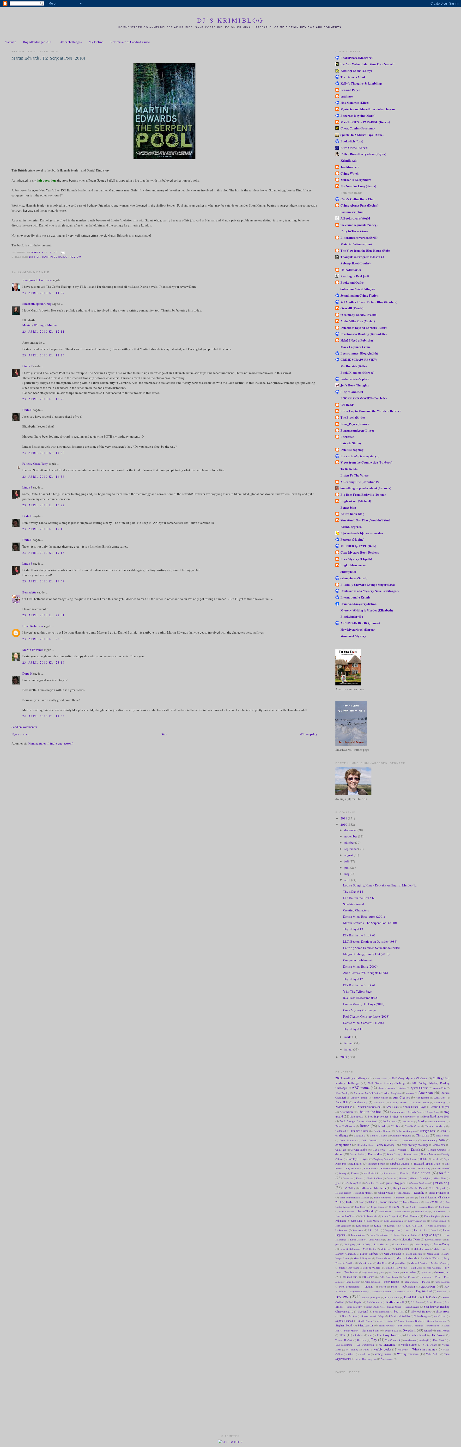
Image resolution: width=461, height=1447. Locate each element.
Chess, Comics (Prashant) (357, 128)
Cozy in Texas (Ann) (354, 231)
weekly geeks (382, 1349)
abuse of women (386, 1088)
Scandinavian (412, 1306)
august (349, 855)
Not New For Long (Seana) (358, 186)
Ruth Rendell (395, 1302)
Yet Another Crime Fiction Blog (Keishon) (368, 301)
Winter (351, 1354)
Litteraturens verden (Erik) (358, 237)
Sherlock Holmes (421, 1311)
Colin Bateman (348, 1140)
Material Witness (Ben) (356, 244)
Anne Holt (341, 1102)
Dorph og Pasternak (383, 1159)
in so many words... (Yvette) (358, 314)
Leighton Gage (430, 1235)
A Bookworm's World (355, 218)
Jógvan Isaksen (346, 1211)
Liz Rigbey (349, 1244)
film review (389, 1173)
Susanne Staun (370, 1330)
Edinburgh (356, 1163)
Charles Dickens (378, 1135)
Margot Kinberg (369, 1253)
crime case (439, 1145)
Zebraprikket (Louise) (355, 263)
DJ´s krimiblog (230, 20)
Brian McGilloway (345, 1126)
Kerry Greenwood (417, 1220)
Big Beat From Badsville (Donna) (363, 494)
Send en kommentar (24, 727)
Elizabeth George (399, 1163)
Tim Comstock (392, 1340)
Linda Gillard (375, 1239)
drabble (401, 1159)
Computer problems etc (358, 960)
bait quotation (46, 180)
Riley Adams (392, 1297)
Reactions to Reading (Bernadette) (363, 333)
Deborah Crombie (437, 1149)
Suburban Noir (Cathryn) (357, 289)
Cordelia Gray (365, 1145)
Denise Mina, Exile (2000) (360, 966)
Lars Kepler (420, 1230)
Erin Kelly (424, 1168)
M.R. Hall (386, 1249)
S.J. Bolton (417, 1302)
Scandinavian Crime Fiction (359, 295)
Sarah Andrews (374, 1306)
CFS (443, 1131)
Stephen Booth (343, 1325)
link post (392, 1239)
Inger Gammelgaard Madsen (354, 1197)
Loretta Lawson (401, 1244)
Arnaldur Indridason (369, 1107)
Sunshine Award (353, 904)
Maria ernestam (414, 1253)
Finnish (404, 1173)
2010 (344, 824)
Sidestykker (348, 571)
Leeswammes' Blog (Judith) (359, 353)
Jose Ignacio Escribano (37, 280)
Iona (412, 1197)
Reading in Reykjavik (355, 276)
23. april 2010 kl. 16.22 (43, 505)
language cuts (392, 1230)
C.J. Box (395, 1126)
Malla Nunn (440, 1249)
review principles (371, 1297)
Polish (394, 1286)
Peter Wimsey (411, 1281)
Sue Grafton (404, 1325)
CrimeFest (340, 1149)
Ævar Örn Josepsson (366, 1359)
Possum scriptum (352, 211)
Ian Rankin (404, 1192)
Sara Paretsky (354, 1306)
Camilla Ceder (412, 1126)
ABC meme (361, 1087)
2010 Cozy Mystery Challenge (410, 1078)
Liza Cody (364, 1244)
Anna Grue (440, 1097)
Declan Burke (357, 1154)
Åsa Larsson (387, 1359)
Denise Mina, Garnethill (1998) (363, 1022)
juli (347, 861)
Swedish (409, 1330)
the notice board (416, 1335)
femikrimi (370, 1173)
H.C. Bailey (349, 1188)
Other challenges (71, 42)
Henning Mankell (364, 1192)
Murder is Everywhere (355, 179)
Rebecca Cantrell (382, 1291)
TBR (342, 1335)
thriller (361, 1340)
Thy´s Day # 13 (353, 929)
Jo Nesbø (394, 1207)
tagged (428, 1330)
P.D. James (368, 1277)
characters (359, 1135)
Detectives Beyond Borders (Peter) (363, 327)
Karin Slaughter (432, 1216)
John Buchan (385, 1211)
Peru (437, 1277)
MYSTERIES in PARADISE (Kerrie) (365, 122)
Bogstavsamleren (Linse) (357, 430)
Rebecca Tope (403, 1291)
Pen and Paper (350, 89)
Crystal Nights (359, 1149)
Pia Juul (426, 1281)
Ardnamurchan (343, 1107)
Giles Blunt (440, 1178)
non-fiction (393, 1272)
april (347, 880)
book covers (390, 1121)
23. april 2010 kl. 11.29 (43, 293)
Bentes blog (348, 507)
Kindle (377, 1225)
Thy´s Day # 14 (353, 891)
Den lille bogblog (352, 449)
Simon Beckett (349, 1316)
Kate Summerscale (394, 1220)
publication (408, 1286)
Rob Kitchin (430, 1297)
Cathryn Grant (428, 1131)
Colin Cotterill (369, 1140)
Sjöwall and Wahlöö (398, 1316)
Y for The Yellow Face (357, 991)
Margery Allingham (345, 1253)
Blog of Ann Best (351, 391)
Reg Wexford (424, 1291)
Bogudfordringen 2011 (38, 42)
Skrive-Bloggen (422, 1316)
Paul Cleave (409, 1277)
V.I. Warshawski (365, 1344)
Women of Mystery (353, 636)
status (390, 1321)
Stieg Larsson (366, 1325)
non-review (409, 1272)
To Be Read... (349, 468)
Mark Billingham (362, 1258)
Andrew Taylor (359, 1097)
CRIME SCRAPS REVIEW (358, 359)
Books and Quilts (352, 282)
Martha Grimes (384, 1258)
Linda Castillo (357, 1239)
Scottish (399, 1311)
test (370, 1335)
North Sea (426, 1272)
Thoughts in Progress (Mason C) (362, 256)
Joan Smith (410, 1207)
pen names (425, 1277)
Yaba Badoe (432, 1354)
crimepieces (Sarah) (353, 578)
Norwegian (442, 1272)
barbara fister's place (354, 379)
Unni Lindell (439, 1340)
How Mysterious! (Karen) (357, 629)
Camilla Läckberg (435, 1126)
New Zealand (351, 1272)
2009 (344, 1057)
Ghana (402, 1178)
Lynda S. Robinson (349, 1249)
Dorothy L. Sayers (358, 1159)
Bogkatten (347, 436)
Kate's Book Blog (352, 513)
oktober (349, 842)
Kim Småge (362, 1225)
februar (349, 1043)
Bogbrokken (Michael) (355, 501)
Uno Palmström (343, 1344)
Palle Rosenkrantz (389, 1277)
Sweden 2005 (392, 1330)
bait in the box (371, 1111)
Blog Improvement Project (383, 1116)
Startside (10, 42)
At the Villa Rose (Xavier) (357, 321)
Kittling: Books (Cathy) (356, 70)
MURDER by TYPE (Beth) (358, 545)
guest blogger (394, 1183)
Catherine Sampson (406, 1131)
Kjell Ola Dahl (414, 1225)
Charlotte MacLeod (401, 1135)
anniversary (360, 1102)
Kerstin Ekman (438, 1220)
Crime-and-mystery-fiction (358, 603)
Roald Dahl (410, 1297)
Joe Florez (444, 1207)
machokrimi (402, 1249)
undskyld (424, 1340)
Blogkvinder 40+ (351, 616)
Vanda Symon (409, 1344)
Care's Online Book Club (357, 199)
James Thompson (411, 1202)
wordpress (365, 1354)
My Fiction (96, 42)
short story (442, 1311)
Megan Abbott (399, 1263)
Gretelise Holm (373, 1183)
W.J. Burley (352, 1349)
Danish (415, 1149)
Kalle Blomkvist (368, 1216)
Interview (400, 1197)
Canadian (340, 1131)
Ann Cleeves (401, 1097)
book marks (407, 1121)
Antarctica (379, 1102)
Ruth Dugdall (355, 1302)
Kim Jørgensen (343, 1225)
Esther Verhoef (441, 1168)
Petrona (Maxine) (352, 539)
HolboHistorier (350, 269)
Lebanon (395, 1235)
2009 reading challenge (351, 1078)
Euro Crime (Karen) (354, 147)
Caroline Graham (382, 1131)
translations (410, 1340)
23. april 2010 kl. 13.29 (43, 399)
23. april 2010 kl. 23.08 (43, 639)
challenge (341, 1135)
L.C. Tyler (374, 1230)
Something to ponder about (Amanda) (365, 488)
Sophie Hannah (344, 1321)
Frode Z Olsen (374, 1178)
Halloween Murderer (372, 1188)
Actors (402, 1088)
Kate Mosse (373, 1220)
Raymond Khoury (359, 1291)
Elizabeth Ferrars (376, 1163)
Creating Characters (356, 910)
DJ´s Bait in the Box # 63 (359, 898)
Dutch (423, 1159)
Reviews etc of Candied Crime (130, 42)
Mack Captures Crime (355, 346)
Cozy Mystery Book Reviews (359, 552)
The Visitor (438, 1335)
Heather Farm (417, 1188)
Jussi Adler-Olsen (345, 1216)
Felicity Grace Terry (35, 463)
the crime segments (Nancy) (358, 224)
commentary (410, 1140)
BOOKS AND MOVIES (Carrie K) (363, 398)
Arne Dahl (392, 1107)
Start (164, 734)
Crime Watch (349, 173)
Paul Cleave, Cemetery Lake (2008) (366, 1016)
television (358, 1335)
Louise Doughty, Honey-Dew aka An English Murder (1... (380, 885)
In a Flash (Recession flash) (360, 997)
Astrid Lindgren (440, 1107)
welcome (403, 1349)
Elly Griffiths (352, 1168)
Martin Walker (432, 1258)
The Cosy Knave (388, 1335)
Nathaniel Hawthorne (395, 1267)
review (75, 257)
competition (343, 1144)
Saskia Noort (394, 1306)
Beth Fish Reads (351, 192)
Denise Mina (375, 1154)
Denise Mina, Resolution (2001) (364, 916)
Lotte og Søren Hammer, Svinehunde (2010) (371, 948)
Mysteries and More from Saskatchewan (367, 109)
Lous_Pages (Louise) (354, 423)
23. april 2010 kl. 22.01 (43, 615)
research (441, 1291)
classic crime (442, 1135)
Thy (374, 1339)
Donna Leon (410, 1154)
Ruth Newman (374, 1302)
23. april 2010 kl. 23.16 (43, 662)
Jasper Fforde (378, 1207)
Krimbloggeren (351, 526)
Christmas (422, 1135)
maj (347, 874)
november (351, 836)
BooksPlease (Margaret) (356, 57)
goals (338, 1183)
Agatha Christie (419, 1088)
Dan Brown (379, 1149)
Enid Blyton (409, 1168)
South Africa (365, 1321)
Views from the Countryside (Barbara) (366, 462)
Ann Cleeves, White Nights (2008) (365, 973)
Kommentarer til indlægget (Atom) (50, 743)
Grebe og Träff (353, 1183)
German (391, 1178)
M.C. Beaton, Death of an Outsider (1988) (370, 941)
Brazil (421, 1121)
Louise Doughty (421, 1244)
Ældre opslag (308, 734)
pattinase (346, 96)
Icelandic (419, 1192)
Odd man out (349, 1277)
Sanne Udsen (434, 1302)
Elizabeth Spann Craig (37, 303)
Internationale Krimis (355, 597)
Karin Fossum (411, 1216)
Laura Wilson (358, 1235)
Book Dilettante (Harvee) (357, 372)
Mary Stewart (365, 1263)
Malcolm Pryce (421, 1249)
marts (348, 1037)
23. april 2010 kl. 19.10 (43, 529)
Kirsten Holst (394, 1225)
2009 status (381, 1078)
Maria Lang (433, 1253)
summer (419, 1325)
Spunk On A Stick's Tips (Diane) (361, 134)
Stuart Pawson (386, 1325)
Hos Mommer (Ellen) (354, 102)
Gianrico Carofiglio (420, 1178)
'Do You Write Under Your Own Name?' (367, 64)
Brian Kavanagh (437, 1121)
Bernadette (29, 592)
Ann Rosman (422, 1097)
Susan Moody (351, 1330)
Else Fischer (370, 1168)
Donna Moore (429, 1154)
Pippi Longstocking (349, 1286)
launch (434, 1230)
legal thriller (411, 1235)
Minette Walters (371, 1267)
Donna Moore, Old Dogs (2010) (363, 1004)
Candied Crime (359, 1131)
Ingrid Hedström (382, 1197)
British (34, 257)
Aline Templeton (392, 1093)
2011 (344, 818)
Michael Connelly (440, 1263)
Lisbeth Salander (433, 1239)
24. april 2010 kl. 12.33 (43, 716)
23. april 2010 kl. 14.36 (43, 476)
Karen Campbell (390, 1216)
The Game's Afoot (352, 76)
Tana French (443, 1330)
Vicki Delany (430, 1344)
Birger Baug (433, 1112)
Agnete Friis (439, 1088)
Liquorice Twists (410, 1239)
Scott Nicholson (381, 1311)
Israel (361, 1202)
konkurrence (341, 1230)
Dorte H (27, 410)
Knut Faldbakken (437, 1225)
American (425, 1092)
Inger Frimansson (439, 1192)
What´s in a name (423, 1349)
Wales (366, 1349)
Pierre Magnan (442, 1281)
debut (339, 1154)
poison (382, 1286)
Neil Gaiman (434, 1267)
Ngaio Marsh (369, 1272)
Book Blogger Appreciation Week (359, 1121)
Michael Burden (419, 1263)
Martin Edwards (55, 257)
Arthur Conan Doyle (414, 1107)
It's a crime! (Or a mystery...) (359, 456)
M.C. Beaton (369, 1249)
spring (380, 1321)
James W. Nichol (433, 1202)
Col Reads (347, 404)
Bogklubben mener (353, 565)
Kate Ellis (356, 1220)
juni (347, 867)
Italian (371, 1202)
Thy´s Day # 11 (353, 1029)
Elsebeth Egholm (389, 1168)
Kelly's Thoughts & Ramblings (361, 83)
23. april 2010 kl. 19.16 (43, 552)
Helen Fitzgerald (437, 1188)
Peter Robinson (372, 1281)
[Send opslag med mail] (62, 252)
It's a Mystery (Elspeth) (356, 558)
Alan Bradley (342, 1093)
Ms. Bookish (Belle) (353, 366)
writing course (383, 1354)
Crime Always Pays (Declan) (359, 205)
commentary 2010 (434, 1140)
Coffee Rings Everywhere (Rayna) (363, 154)
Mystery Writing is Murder (39, 325)
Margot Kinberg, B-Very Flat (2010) (366, 954)
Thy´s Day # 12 (353, 979)
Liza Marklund (381, 1244)
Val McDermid (387, 1344)
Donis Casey (393, 1154)
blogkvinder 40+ (411, 1116)
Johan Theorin (366, 1211)
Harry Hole (399, 1188)
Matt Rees (382, 1263)
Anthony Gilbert (398, 1102)
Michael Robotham (349, 1267)
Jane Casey (361, 1207)
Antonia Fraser (421, 1102)
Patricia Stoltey (351, 443)
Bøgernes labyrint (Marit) (357, 115)
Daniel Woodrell (397, 1149)
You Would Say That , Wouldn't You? (365, 520)
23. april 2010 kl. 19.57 (43, 581)
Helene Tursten (343, 1192)
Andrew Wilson (380, 1097)
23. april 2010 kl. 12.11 (43, 331)
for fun (444, 1172)
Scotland (363, 1311)
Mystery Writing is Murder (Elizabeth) (366, 610)
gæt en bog (441, 1182)
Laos (407, 1230)
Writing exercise (408, 1354)
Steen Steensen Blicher (410, 1321)
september (351, 849)
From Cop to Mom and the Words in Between (370, 411)
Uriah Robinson (32, 626)
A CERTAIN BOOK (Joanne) (360, 623)
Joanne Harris (427, 1207)
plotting (369, 1286)
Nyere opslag (20, 734)
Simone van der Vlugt (372, 1316)
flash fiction (421, 1172)
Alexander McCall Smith (367, 1093)
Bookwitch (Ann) (351, 141)
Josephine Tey (421, 1211)
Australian (346, 1112)
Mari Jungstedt (392, 1253)
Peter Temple (391, 1281)
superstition (433, 1325)
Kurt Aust (357, 1230)
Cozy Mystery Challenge (359, 1010)
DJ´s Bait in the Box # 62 (359, 935)
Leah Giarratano (378, 1235)
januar (348, 1049)
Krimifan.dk (348, 160)
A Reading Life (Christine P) (359, 481)
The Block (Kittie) (352, 417)
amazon (410, 1093)
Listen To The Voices (354, 475)
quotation (428, 1286)
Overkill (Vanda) (351, 308)
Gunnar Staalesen (419, 1183)
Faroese (355, 1173)
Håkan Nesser (386, 1192)
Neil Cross (416, 1267)
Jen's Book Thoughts (354, 385)
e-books (435, 1159)
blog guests (356, 1116)
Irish (349, 1202)
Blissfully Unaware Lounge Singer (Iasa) (367, 584)
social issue (440, 1316)
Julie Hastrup (439, 1211)
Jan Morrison (349, 167)
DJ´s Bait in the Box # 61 (359, 985)
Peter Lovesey (353, 1281)
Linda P (27, 366)
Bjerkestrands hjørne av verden (361, 533)
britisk (382, 1126)
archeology (439, 1102)
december (351, 830)
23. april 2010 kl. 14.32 (43, 453)
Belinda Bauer (415, 1112)
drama (413, 1159)
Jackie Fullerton (389, 1202)
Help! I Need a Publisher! (357, 340)
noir (382, 1272)
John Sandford (403, 1211)
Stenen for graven (436, 1321)
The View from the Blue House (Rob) (365, 250)
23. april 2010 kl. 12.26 (43, 355)
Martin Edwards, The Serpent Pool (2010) (370, 923)
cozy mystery (386, 1144)
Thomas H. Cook (344, 1340)
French (359, 1178)
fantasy (342, 1173)
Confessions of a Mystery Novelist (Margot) (369, 590)
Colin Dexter (390, 1140)
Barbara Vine (397, 1112)
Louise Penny (441, 1244)
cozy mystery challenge (415, 1145)
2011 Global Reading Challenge (387, 1083)
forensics (347, 1178)
